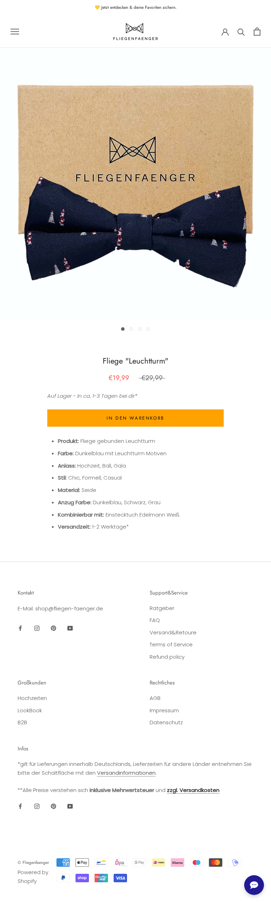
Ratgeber (162, 608)
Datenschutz (166, 722)
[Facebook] (20, 628)
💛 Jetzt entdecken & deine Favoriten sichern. (136, 7)
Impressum (164, 710)
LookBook (30, 710)
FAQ (155, 620)
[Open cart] (257, 32)
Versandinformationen (126, 772)
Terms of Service (171, 644)
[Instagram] (37, 628)
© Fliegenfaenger (33, 862)
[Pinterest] (53, 628)
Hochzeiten (32, 698)
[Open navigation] (15, 32)
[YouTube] (70, 628)
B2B (22, 722)
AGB (155, 698)
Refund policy (167, 656)
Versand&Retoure (173, 632)
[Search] (241, 31)
